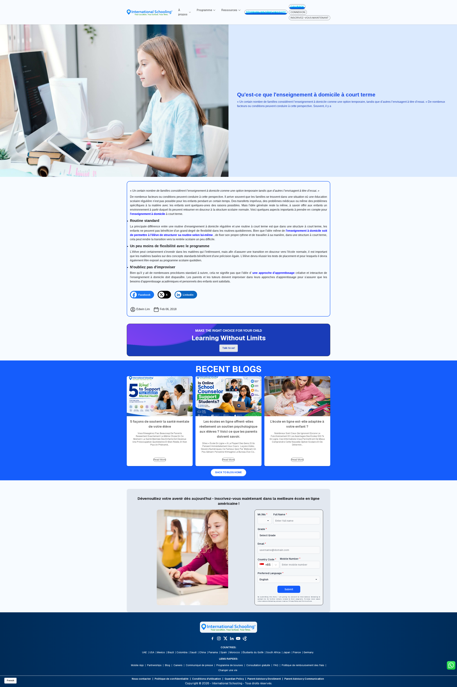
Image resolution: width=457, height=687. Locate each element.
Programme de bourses (229, 665)
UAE (144, 652)
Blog (167, 665)
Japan (286, 652)
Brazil (171, 652)
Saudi (193, 652)
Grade (262, 529)
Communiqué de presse (199, 665)
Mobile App (137, 665)
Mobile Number (290, 558)
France (297, 652)
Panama (213, 652)
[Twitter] (225, 638)
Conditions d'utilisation (206, 678)
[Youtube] (238, 638)
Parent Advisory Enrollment (264, 678)
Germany (308, 652)
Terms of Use (307, 601)
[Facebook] (212, 638)
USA (151, 652)
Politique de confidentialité (172, 678)
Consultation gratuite (258, 665)
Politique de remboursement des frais (303, 665)
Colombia (182, 652)
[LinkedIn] (232, 638)
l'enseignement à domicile (147, 213)
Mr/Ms (262, 514)
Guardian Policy (234, 678)
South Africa (273, 652)
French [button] (10, 680)
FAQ (275, 665)
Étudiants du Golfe (253, 652)
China (202, 652)
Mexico (161, 652)
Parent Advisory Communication (304, 678)
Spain (223, 652)
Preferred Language (270, 573)
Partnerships (154, 665)
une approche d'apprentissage (273, 272)
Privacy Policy (293, 601)
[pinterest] (244, 638)
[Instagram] (219, 638)
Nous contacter (141, 678)
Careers (178, 665)
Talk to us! (228, 348)
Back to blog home (228, 472)
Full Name (280, 514)
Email (262, 543)
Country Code (267, 559)
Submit (289, 589)
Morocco (235, 652)
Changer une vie (227, 670)
